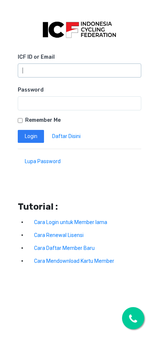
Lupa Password (43, 161)
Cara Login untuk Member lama (70, 222)
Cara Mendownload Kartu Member (74, 261)
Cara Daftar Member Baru (64, 248)
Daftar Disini (66, 136)
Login (31, 136)
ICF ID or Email (36, 57)
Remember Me (43, 120)
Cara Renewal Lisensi (59, 235)
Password (31, 90)
